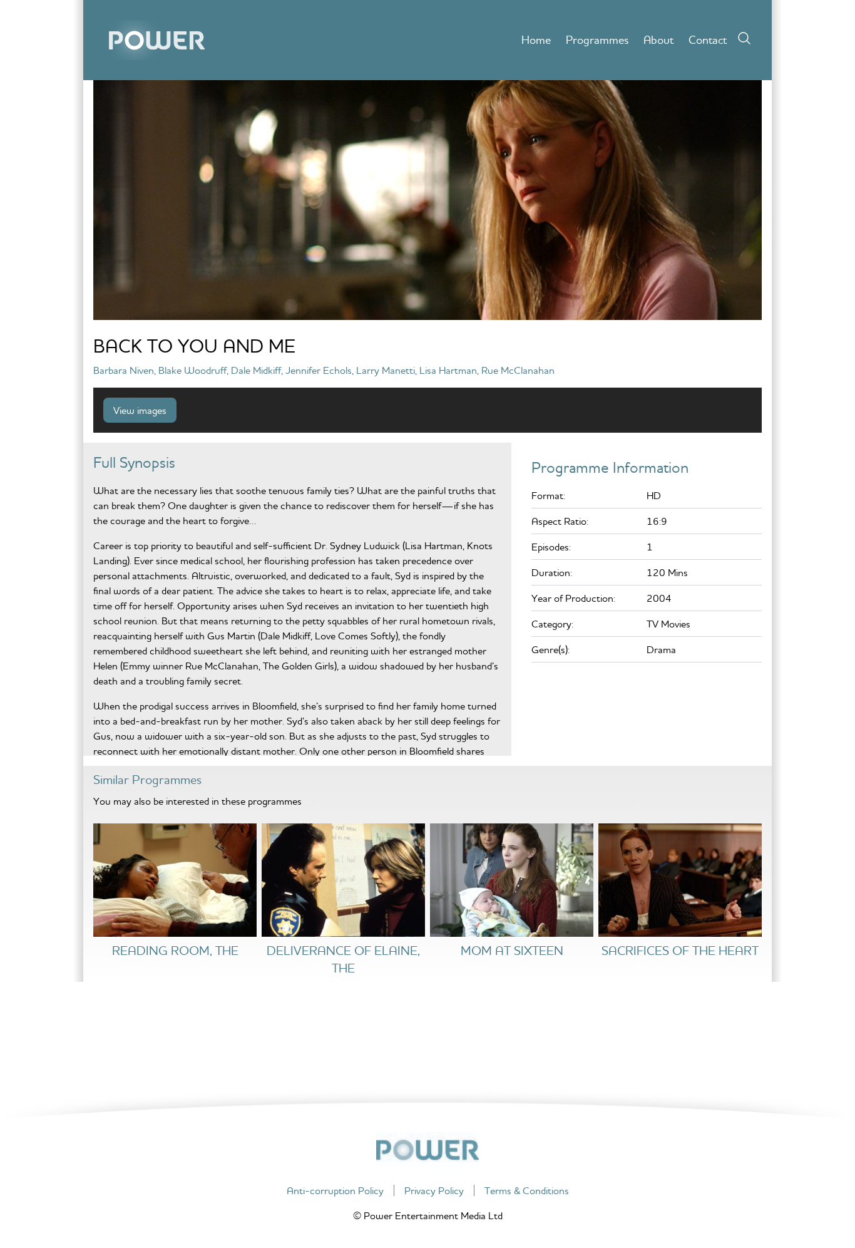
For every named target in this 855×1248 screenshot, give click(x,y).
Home (536, 40)
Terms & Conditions (526, 1190)
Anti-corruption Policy (335, 1190)
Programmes (597, 40)
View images (139, 410)
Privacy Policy (434, 1190)
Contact (708, 40)
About (658, 40)
